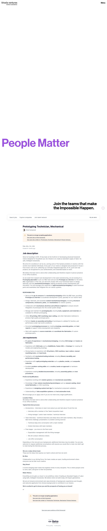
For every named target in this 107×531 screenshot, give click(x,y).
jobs (13, 217)
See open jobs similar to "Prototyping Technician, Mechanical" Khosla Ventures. (49, 239)
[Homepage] (9, 3)
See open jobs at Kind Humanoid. (36, 237)
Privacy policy (49, 525)
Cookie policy (57, 525)
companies (26, 217)
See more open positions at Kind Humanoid (53, 510)
